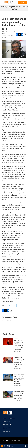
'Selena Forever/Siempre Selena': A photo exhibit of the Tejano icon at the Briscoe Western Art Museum (18, 344)
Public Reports (6, 431)
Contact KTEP (6, 428)
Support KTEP (6, 421)
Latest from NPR (11, 305)
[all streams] (26, 446)
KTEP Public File (7, 424)
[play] (2, 446)
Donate (23, 2)
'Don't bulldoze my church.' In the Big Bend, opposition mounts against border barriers (19, 395)
